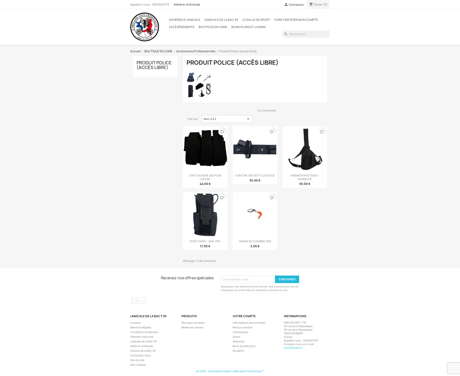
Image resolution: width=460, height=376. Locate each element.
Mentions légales (140, 327)
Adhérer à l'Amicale (187, 4)
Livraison (135, 322)
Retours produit (242, 327)
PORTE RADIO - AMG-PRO (205, 241)
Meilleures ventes (192, 327)
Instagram (142, 300)
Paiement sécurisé (141, 336)
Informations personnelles (249, 322)
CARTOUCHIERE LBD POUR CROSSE (205, 177)
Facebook (134, 300)
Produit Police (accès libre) (154, 65)
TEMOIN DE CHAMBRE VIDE (255, 241)
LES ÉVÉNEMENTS (181, 27)
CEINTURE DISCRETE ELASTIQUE (255, 175)
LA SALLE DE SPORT (256, 20)
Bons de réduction (244, 346)
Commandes (240, 332)
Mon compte (138, 364)
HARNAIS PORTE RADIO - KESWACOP (304, 177)
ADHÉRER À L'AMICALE (184, 20)
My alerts (238, 350)
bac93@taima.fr (293, 347)
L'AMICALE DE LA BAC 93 (221, 20)
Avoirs (236, 336)
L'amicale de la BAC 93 (143, 341)
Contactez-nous (140, 355)
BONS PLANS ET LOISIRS (248, 27)
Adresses (239, 341)
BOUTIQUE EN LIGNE (213, 27)
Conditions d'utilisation (144, 332)
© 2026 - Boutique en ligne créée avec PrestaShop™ (230, 371)
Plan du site (137, 360)
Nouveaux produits (193, 322)
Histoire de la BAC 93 (143, 350)
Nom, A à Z (227, 119)
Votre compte (244, 316)
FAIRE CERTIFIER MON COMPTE (296, 20)
